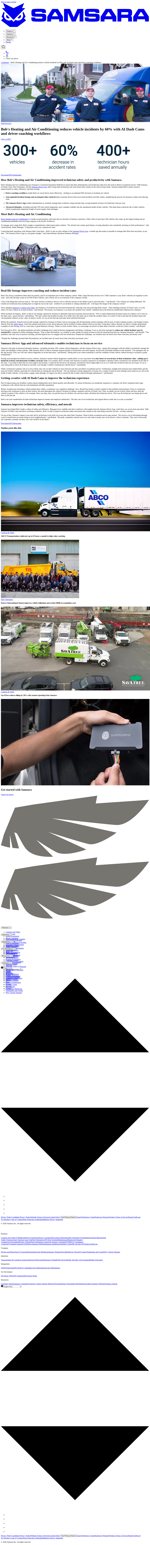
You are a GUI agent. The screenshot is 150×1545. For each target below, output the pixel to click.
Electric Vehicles (25, 1242)
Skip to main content (8, 2)
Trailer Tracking (7, 1240)
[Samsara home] (75, 26)
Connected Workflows (24, 1244)
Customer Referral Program (50, 1284)
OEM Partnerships (12, 946)
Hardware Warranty (102, 1217)
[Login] (7, 56)
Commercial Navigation (10, 1242)
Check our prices (7, 795)
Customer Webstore (98, 1284)
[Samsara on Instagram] (7, 1205)
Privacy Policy (6, 1217)
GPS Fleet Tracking (51, 1240)
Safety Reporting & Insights (77, 1238)
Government (85, 1260)
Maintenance (63, 1240)
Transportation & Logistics (15, 939)
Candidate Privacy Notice (21, 1217)
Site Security (76, 1244)
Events (76, 1284)
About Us (17, 1252)
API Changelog (18, 1276)
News (63, 1252)
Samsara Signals (111, 1284)
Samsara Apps (42, 1242)
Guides (88, 1284)
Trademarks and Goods (95, 1252)
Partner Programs (67, 1284)
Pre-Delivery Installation (24, 1268)
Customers (5, 62)
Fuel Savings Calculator (57, 1242)
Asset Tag (28, 1240)
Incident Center (66, 1244)
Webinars (82, 1284)
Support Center (11, 964)
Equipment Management (97, 1238)
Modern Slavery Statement (53, 1220)
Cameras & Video (7, 533)
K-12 (78, 1260)
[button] (75, 1078)
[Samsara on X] (7, 1200)
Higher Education (96, 1260)
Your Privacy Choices (68, 1217)
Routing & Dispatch (75, 1240)
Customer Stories (12, 960)
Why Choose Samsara (112, 1252)
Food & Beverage (12, 943)
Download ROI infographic (11, 175)
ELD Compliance (76, 1242)
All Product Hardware (89, 1244)
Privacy (72, 1252)
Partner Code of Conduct (14, 1220)
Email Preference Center (86, 1217)
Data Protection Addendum (33, 1220)
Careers (24, 1252)
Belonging (30, 1252)
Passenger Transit (49, 1260)
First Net (34, 1242)
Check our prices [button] (12, 58)
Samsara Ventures (54, 1252)
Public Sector (72, 1260)
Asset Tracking (18, 1240)
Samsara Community (13, 962)
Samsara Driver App (39, 187)
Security (78, 1252)
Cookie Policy (55, 1217)
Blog (67, 1252)
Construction (25, 1260)
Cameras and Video (13, 932)
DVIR (68, 1242)
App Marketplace (12, 950)
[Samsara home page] (16, 923)
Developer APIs (11, 953)
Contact (83, 1252)
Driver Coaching (45, 1238)
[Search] (3, 47)
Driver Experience (12, 936)
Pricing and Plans (7, 1252)
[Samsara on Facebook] (7, 1196)
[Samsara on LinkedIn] (7, 1209)
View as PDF (6, 139)
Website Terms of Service (40, 1217)
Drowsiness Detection (59, 1238)
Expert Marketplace (53, 1268)
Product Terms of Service (118, 1217)
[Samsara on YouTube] (7, 1213)
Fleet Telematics (7, 600)
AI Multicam (20, 1238)
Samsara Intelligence (52, 1244)
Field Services (6, 123)
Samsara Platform (38, 1244)
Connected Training (8, 1244)
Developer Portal (12, 957)
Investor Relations (41, 1252)
